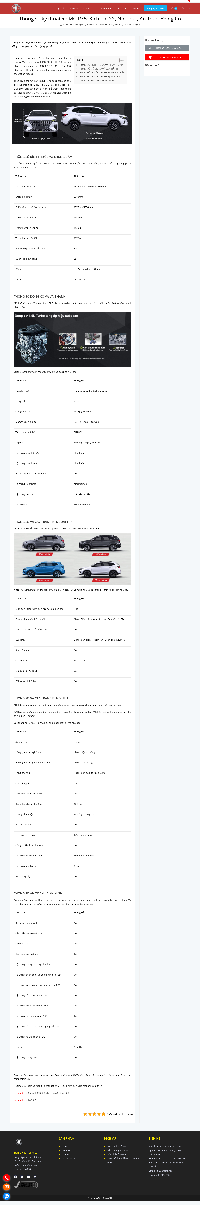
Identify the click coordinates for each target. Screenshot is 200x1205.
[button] (167, 48)
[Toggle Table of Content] (120, 60)
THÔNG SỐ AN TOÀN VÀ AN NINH (96, 80)
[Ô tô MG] (61, 24)
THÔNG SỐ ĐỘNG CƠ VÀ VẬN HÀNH (98, 68)
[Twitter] (21, 1176)
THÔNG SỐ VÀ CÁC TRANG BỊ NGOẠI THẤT (101, 72)
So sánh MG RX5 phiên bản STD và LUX (48, 1092)
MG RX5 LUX (99, 711)
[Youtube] (28, 1176)
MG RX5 (57, 163)
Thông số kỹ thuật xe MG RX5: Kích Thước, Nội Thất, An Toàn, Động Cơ (107, 24)
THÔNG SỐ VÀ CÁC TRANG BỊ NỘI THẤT (99, 76)
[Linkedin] (35, 1176)
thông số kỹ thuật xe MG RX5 (42, 589)
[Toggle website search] (183, 8)
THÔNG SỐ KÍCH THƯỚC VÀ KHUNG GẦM (100, 65)
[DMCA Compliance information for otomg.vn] (26, 1184)
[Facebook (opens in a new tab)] (189, 8)
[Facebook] (15, 1176)
